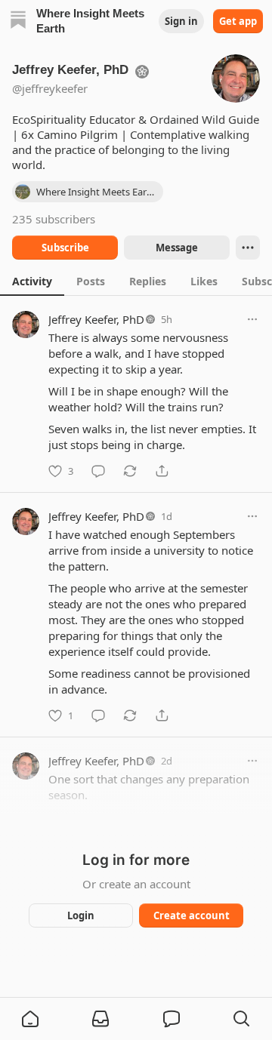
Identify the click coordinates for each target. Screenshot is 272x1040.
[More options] (252, 319)
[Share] (162, 471)
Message (177, 247)
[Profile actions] (248, 247)
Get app (238, 21)
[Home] (18, 21)
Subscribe (65, 247)
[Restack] (130, 471)
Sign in (181, 21)
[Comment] (98, 471)
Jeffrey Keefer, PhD (96, 319)
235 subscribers (53, 218)
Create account (191, 915)
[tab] (32, 281)
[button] (30, 1019)
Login (80, 915)
